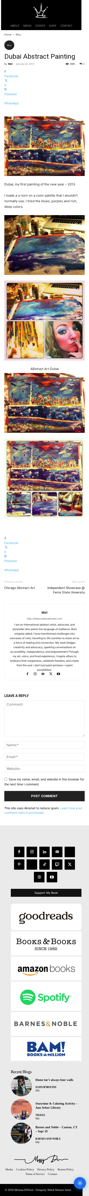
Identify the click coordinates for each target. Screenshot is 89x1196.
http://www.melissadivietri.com (44, 618)
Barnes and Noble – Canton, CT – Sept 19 (56, 1129)
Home (8, 34)
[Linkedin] (44, 852)
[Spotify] (32, 864)
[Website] (39, 877)
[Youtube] (60, 674)
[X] (53, 674)
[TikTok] (44, 864)
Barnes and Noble (47, 1138)
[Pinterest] (19, 864)
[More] (44, 110)
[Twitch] (57, 864)
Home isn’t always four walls (54, 1080)
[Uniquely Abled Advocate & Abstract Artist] (41, 1159)
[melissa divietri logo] (41, 10)
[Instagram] (37, 674)
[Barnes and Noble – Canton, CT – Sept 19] (21, 1133)
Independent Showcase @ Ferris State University (66, 590)
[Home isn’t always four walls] (21, 1085)
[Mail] (45, 674)
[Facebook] (29, 674)
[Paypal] (70, 852)
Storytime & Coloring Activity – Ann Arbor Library (56, 1106)
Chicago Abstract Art (19, 588)
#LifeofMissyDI (45, 1087)
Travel (40, 1115)
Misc (18, 34)
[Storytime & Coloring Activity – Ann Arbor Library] (21, 1109)
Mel (10, 63)
